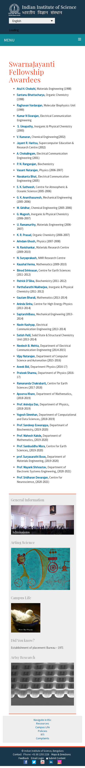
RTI (42, 734)
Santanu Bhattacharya (30, 95)
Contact (17, 754)
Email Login (37, 758)
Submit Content (56, 758)
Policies (42, 731)
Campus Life (42, 727)
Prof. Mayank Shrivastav (31, 467)
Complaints (42, 738)
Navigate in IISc (42, 720)
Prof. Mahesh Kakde (29, 435)
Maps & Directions (61, 754)
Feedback (24, 758)
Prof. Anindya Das (27, 404)
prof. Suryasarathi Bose (31, 457)
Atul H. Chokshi (26, 89)
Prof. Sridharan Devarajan (32, 477)
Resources (42, 723)
